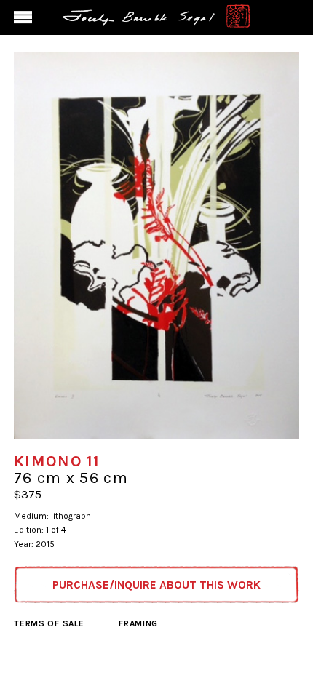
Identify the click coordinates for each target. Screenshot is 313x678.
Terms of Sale (49, 623)
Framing (138, 623)
